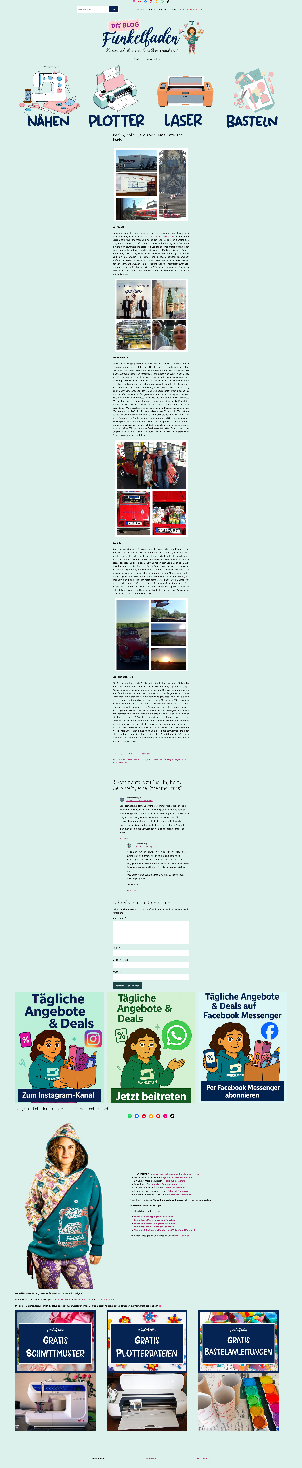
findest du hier (181, 1235)
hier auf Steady (60, 1299)
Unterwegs (145, 754)
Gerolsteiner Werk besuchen (133, 759)
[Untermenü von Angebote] (196, 9)
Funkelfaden (98, 1458)
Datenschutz (203, 1458)
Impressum (150, 1458)
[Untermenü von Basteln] (165, 9)
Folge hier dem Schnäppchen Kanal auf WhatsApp (174, 1174)
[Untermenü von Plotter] (154, 9)
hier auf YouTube (82, 1299)
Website (117, 972)
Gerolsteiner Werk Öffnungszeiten (162, 759)
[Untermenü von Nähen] (175, 9)
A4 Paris (116, 759)
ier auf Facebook (105, 1299)
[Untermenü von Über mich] (210, 9)
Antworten (124, 838)
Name (116, 948)
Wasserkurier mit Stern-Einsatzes (157, 236)
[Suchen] (113, 9)
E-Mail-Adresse (121, 960)
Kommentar (119, 918)
